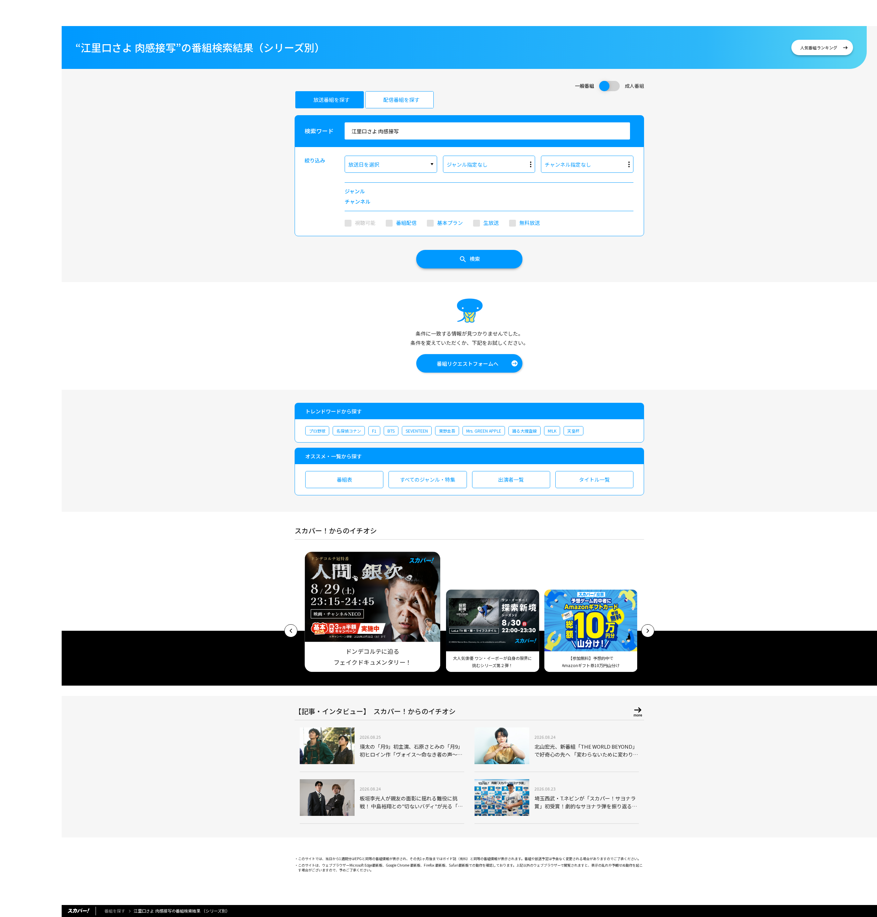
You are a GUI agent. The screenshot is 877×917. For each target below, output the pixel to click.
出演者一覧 (511, 479)
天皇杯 (573, 431)
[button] (290, 630)
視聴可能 (365, 222)
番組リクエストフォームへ (467, 363)
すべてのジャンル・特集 (427, 479)
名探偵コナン (348, 431)
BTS (391, 431)
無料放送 (529, 222)
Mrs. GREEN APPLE (483, 431)
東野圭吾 (447, 431)
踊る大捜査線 (524, 431)
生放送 (491, 222)
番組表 (344, 479)
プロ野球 (317, 431)
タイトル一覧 (594, 479)
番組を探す (114, 911)
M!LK (552, 431)
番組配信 (406, 222)
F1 (374, 431)
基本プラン (450, 222)
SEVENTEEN (417, 431)
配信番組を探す (401, 99)
